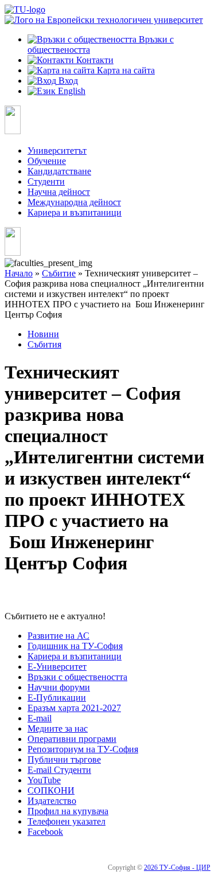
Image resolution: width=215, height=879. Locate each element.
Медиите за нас (58, 728)
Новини (43, 334)
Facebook (45, 832)
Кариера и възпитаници (75, 212)
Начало (19, 273)
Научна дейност (59, 192)
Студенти (46, 181)
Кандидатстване (59, 171)
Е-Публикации (57, 697)
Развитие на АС (58, 635)
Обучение (47, 161)
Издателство (52, 801)
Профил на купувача (68, 811)
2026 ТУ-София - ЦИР (177, 868)
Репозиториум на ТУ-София (83, 749)
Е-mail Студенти (59, 770)
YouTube (44, 780)
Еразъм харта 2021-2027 (74, 708)
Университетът (57, 150)
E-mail (40, 718)
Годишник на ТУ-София (75, 646)
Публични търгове (64, 759)
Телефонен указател (66, 821)
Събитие (59, 273)
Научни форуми (59, 687)
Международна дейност (74, 202)
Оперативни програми (72, 739)
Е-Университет (57, 666)
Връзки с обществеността (77, 677)
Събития (44, 344)
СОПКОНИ (51, 790)
